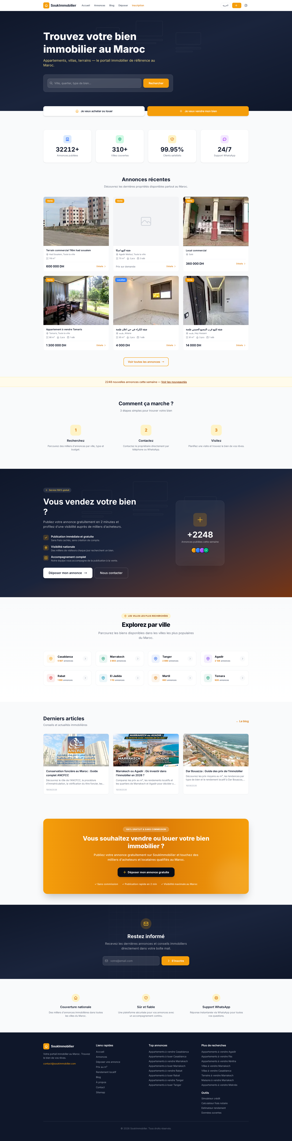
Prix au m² (101, 1066)
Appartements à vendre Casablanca (169, 1051)
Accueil (86, 5)
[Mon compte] (246, 5)
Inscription (138, 5)
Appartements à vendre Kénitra (218, 1061)
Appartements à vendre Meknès (219, 1084)
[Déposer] (236, 5)
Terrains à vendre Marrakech (217, 1075)
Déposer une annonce (108, 1061)
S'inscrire (178, 960)
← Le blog (242, 721)
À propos (101, 1082)
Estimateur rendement (213, 1107)
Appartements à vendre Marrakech (168, 1061)
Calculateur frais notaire (214, 1103)
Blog (111, 5)
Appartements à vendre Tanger (166, 1080)
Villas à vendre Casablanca (216, 1070)
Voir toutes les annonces (144, 361)
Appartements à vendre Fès (216, 1056)
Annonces (99, 5)
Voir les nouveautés (174, 382)
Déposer (123, 5)
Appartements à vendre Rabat (165, 1070)
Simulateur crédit (210, 1098)
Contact (100, 1087)
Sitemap (100, 1092)
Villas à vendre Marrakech (215, 1065)
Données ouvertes (211, 1112)
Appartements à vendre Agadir (218, 1051)
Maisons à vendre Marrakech (217, 1080)
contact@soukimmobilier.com (59, 1063)
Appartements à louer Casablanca (167, 1056)
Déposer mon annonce (65, 573)
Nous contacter (111, 573)
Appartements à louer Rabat (164, 1075)
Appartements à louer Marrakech (167, 1065)
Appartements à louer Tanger (165, 1084)
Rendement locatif (106, 1072)
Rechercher (156, 83)
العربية (225, 5)
